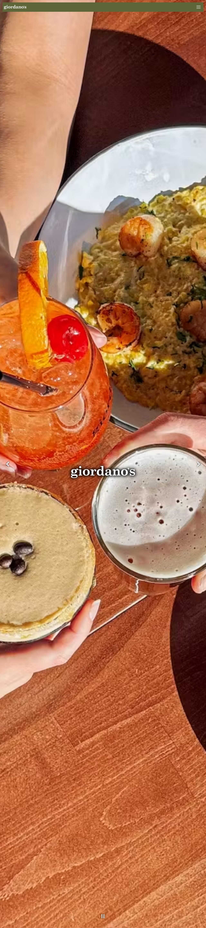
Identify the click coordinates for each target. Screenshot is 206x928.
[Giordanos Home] (15, 7)
